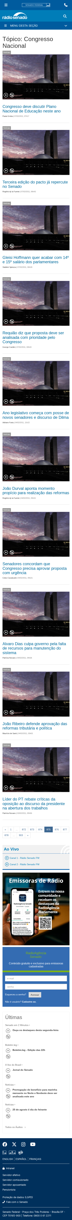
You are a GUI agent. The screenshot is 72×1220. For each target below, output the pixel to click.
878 (7, 835)
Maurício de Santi (10, 733)
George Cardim (9, 347)
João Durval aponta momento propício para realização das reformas (36, 490)
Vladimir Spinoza (9, 267)
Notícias (6, 52)
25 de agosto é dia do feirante (30, 1109)
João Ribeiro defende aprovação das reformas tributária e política (35, 725)
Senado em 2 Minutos (16, 1025)
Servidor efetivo (11, 1175)
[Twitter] (14, 1144)
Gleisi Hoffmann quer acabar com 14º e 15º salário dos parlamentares (36, 259)
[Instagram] (23, 1144)
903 (21, 835)
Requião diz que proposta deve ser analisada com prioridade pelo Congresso (33, 337)
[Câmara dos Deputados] (5, 1153)
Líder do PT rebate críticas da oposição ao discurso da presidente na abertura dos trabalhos (34, 803)
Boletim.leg (11, 1045)
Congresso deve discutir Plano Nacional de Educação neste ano (32, 108)
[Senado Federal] (36, 5)
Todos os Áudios (14, 1127)
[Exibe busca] (64, 16)
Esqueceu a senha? (15, 994)
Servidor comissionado (15, 1179)
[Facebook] (6, 1144)
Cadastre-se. (29, 1001)
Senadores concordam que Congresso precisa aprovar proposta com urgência (35, 568)
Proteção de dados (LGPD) (18, 1197)
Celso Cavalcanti (9, 578)
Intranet (10, 1168)
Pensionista (9, 1189)
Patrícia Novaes (9, 658)
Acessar (35, 994)
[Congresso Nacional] (12, 1153)
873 (32, 829)
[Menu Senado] (6, 5)
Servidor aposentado (14, 1184)
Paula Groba (8, 116)
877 (65, 829)
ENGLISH (8, 1159)
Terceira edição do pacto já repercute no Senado (35, 184)
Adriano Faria (8, 422)
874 (40, 829)
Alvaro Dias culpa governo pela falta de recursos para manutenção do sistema (34, 648)
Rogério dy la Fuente (11, 192)
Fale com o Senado (17, 1201)
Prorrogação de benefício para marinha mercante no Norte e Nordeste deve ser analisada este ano (35, 1093)
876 (57, 829)
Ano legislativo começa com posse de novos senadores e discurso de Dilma (36, 415)
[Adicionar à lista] (11, 95)
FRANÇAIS (35, 1159)
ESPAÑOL (21, 1159)
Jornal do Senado (23, 1070)
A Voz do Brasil (13, 1064)
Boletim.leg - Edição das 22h (29, 1050)
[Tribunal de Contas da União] (20, 1153)
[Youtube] (31, 1144)
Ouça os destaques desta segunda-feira (35, 1030)
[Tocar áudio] (6, 95)
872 (24, 829)
